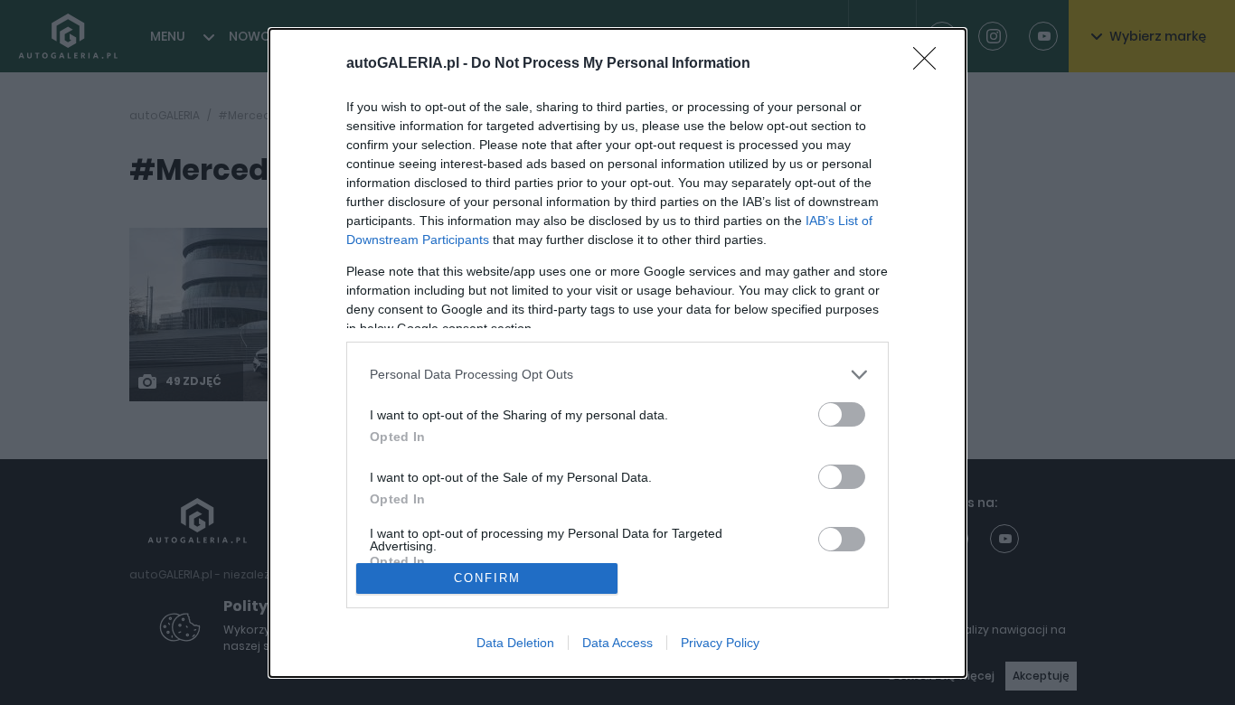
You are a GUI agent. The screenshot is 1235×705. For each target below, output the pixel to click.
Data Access (617, 642)
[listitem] (617, 374)
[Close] (930, 64)
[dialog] (617, 353)
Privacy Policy (720, 642)
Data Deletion (515, 642)
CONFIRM (487, 578)
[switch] (841, 414)
